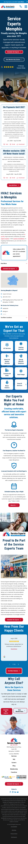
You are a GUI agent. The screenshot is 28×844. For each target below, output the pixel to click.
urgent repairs (5, 238)
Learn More (21, 2)
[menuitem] (14, 827)
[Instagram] (13, 792)
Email (13, 144)
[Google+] (18, 792)
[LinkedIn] (15, 792)
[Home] (8, 6)
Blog (14, 766)
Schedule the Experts (13, 52)
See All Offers (13, 185)
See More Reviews (13, 671)
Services (14, 756)
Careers (14, 762)
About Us (13, 505)
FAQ (14, 759)
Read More (14, 649)
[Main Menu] (26, 6)
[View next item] (18, 664)
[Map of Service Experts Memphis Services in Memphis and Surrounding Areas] (14, 280)
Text (7, 144)
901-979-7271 (6, 297)
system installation (18, 238)
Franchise (14, 772)
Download (21, 144)
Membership (14, 769)
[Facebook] (10, 792)
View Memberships (19, 710)
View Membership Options (13, 59)
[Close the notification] (27, 1)
